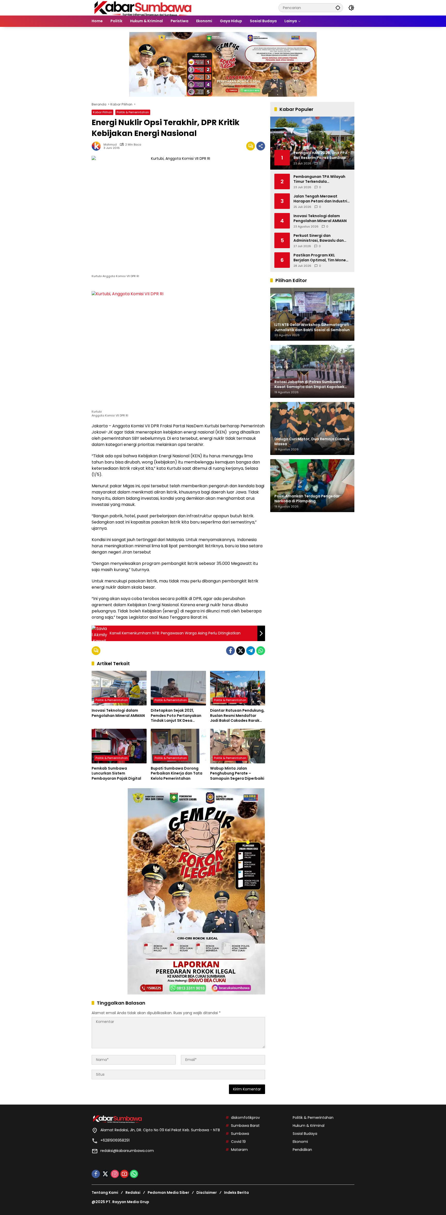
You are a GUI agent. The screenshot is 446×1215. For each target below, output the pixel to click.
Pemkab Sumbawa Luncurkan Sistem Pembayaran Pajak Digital (116, 773)
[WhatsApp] (260, 650)
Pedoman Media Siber (168, 1192)
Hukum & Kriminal (308, 1125)
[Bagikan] (260, 146)
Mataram (239, 1149)
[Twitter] (240, 650)
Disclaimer (206, 1192)
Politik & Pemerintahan (133, 112)
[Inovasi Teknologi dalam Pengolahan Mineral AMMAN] (119, 688)
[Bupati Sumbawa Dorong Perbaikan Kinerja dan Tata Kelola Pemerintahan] (178, 746)
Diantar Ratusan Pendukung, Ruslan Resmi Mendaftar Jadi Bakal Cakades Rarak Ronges (237, 715)
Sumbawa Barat (245, 1125)
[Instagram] (115, 1174)
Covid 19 (238, 1141)
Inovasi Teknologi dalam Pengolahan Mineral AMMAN (118, 713)
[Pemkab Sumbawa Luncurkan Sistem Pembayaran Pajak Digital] (119, 746)
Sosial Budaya (305, 1133)
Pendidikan (302, 1149)
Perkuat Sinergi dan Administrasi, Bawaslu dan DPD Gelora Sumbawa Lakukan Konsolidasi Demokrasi (318, 238)
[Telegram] (250, 650)
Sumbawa (240, 1133)
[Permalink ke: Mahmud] (97, 146)
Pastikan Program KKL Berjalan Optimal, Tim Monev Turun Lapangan (320, 258)
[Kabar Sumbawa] (143, 7)
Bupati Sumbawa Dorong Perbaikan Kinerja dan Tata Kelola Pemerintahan (176, 773)
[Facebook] (230, 650)
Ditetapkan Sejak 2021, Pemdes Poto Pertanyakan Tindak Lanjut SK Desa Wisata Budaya (176, 715)
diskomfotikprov (245, 1117)
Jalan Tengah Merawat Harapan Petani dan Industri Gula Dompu (320, 199)
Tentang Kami (105, 1192)
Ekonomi (300, 1141)
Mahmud (110, 144)
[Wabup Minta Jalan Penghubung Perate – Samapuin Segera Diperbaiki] (237, 746)
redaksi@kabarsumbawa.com (127, 1150)
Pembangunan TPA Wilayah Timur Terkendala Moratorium (319, 179)
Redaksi (132, 1192)
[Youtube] (124, 1174)
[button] (338, 7)
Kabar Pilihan (102, 112)
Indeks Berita (236, 1192)
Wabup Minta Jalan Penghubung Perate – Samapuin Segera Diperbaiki (237, 773)
